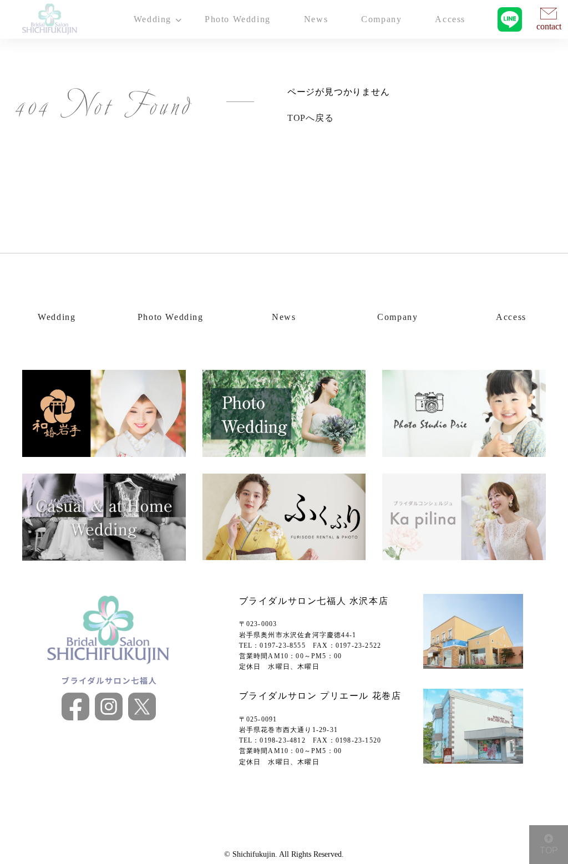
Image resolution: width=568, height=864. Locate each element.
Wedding (56, 317)
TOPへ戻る (310, 118)
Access (450, 19)
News (316, 19)
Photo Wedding (238, 19)
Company (381, 19)
